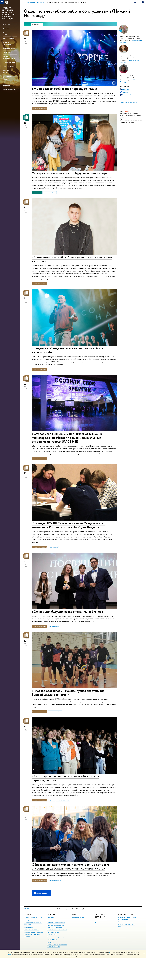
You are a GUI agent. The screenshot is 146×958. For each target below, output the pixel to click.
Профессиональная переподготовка (53, 933)
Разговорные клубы (9, 89)
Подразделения (28, 927)
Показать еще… (41, 893)
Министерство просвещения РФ (128, 922)
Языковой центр (52, 939)
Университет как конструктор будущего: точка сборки (70, 173)
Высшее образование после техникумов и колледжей (55, 926)
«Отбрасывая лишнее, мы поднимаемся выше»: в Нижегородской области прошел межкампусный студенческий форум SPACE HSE (67, 438)
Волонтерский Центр (7, 71)
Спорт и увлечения (9, 62)
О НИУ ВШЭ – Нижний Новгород (33, 917)
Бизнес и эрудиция (9, 38)
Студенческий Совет (7, 33)
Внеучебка (125, 89)
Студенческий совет (128, 95)
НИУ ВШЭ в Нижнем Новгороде (33, 909)
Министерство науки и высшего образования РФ (127, 918)
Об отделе (6, 25)
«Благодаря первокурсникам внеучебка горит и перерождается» (65, 778)
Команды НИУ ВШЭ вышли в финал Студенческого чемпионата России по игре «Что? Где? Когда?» (68, 525)
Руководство (27, 920)
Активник (125, 92)
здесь (110, 952)
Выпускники (50, 942)
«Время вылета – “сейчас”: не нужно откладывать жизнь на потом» (72, 259)
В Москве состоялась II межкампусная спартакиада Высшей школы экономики (68, 692)
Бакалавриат (50, 917)
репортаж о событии (49, 193)
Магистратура (51, 920)
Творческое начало (9, 48)
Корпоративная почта (101, 920)
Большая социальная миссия (9, 57)
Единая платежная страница (32, 939)
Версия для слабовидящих (31, 930)
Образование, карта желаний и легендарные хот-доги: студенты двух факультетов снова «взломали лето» (70, 866)
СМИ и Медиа (7, 52)
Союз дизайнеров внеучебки (8, 84)
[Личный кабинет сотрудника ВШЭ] (139, 2)
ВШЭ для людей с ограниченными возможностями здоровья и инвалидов (33, 934)
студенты (51, 800)
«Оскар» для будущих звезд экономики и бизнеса (67, 611)
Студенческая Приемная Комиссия (7, 78)
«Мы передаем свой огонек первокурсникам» (64, 88)
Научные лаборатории (77, 917)
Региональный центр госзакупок (56, 937)
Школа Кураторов (9, 66)
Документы (6, 29)
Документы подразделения (128, 102)
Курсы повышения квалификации (57, 930)
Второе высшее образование (56, 922)
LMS (96, 922)
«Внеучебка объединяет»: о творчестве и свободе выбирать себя (67, 350)
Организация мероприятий (7, 43)
